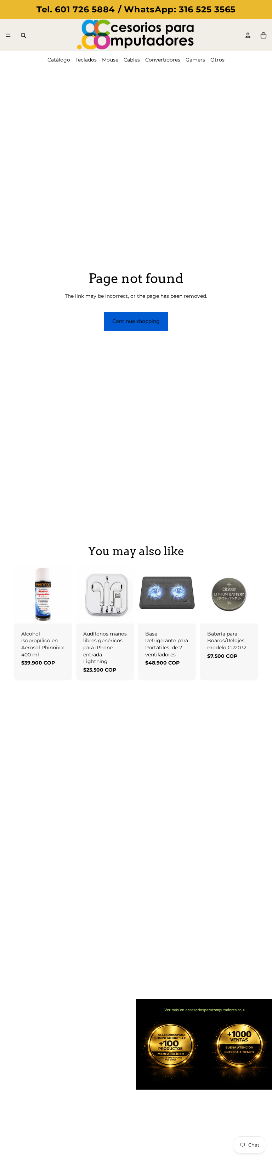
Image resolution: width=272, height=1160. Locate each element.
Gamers (195, 60)
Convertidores (162, 60)
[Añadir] (61, 612)
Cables (132, 60)
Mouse (110, 60)
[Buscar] (23, 35)
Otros (217, 60)
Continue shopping (136, 321)
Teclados (86, 60)
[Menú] (8, 35)
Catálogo (58, 60)
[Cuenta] (248, 35)
